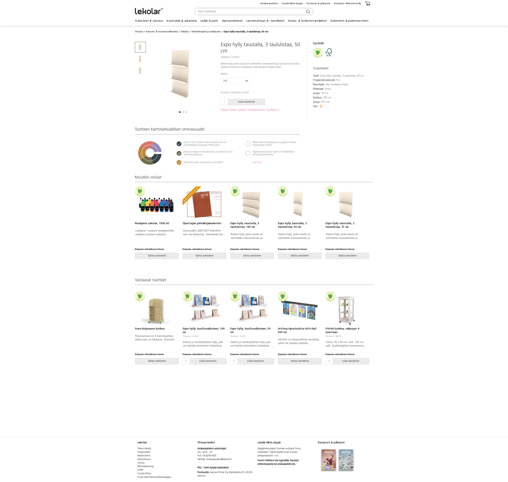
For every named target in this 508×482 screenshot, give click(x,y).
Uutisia (140, 463)
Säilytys (185, 31)
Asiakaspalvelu (269, 3)
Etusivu (139, 31)
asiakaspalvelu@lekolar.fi (219, 459)
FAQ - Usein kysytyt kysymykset (213, 468)
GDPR (140, 470)
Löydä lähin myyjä (292, 3)
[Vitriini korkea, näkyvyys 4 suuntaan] (346, 309)
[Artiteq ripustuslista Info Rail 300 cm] (299, 309)
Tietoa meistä (144, 448)
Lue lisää (257, 162)
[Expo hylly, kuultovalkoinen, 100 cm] (204, 309)
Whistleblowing (145, 466)
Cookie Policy (144, 473)
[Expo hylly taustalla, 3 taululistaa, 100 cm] (251, 204)
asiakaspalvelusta (286, 464)
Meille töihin (143, 456)
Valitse (224, 74)
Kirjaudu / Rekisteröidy (347, 3)
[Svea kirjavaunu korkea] (156, 309)
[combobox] (253, 11)
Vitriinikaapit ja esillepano (206, 31)
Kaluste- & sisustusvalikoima (162, 31)
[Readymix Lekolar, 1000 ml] (156, 204)
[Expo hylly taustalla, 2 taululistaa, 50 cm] (299, 204)
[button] (180, 112)
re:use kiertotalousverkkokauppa (154, 477)
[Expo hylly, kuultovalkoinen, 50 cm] (251, 309)
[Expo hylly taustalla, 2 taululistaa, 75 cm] (346, 204)
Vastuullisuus (144, 459)
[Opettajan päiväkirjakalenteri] (204, 204)
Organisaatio (144, 452)
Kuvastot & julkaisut (318, 3)
